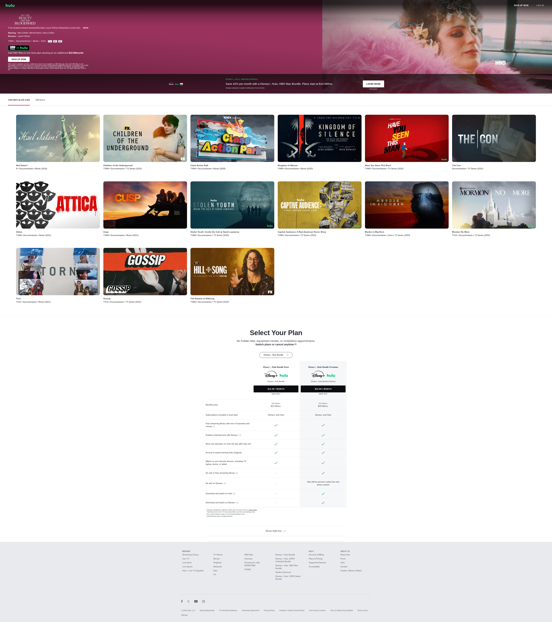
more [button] (86, 28)
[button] (19, 99)
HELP (311, 551)
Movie (35, 41)
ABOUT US (345, 551)
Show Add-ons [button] (274, 531)
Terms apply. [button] (253, 510)
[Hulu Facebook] (184, 601)
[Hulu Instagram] (203, 601)
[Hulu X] (190, 601)
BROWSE (186, 551)
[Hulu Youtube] (198, 601)
